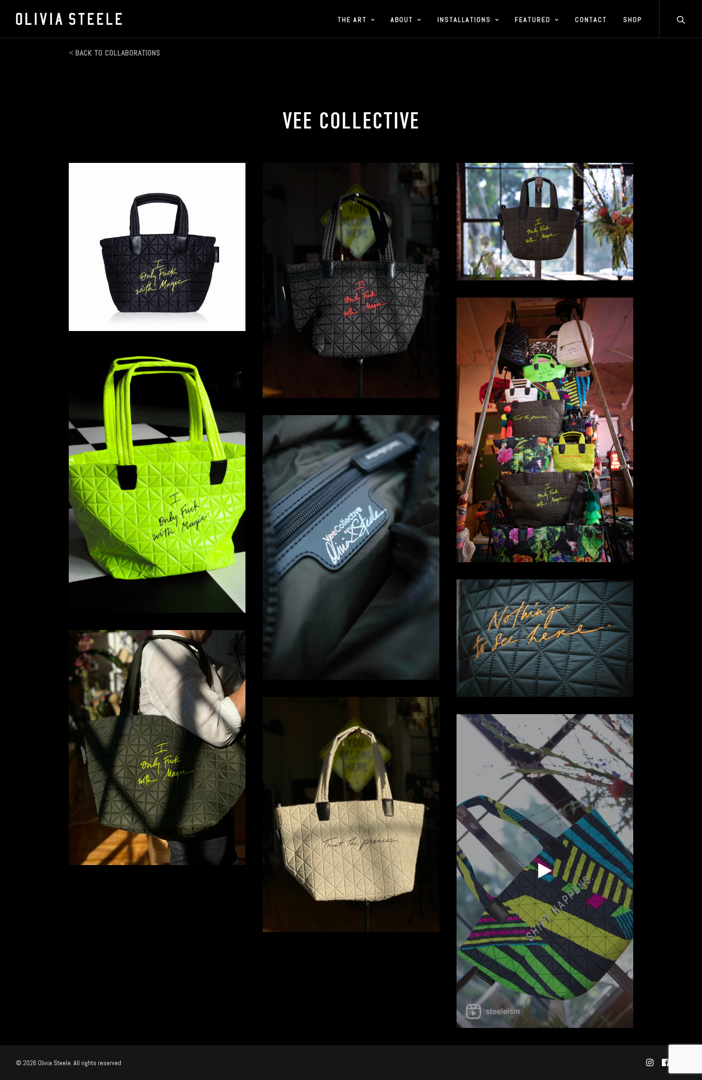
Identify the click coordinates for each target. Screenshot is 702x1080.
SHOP (632, 19)
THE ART (352, 19)
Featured (533, 19)
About (402, 19)
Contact (591, 19)
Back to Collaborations (117, 53)
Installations (464, 19)
